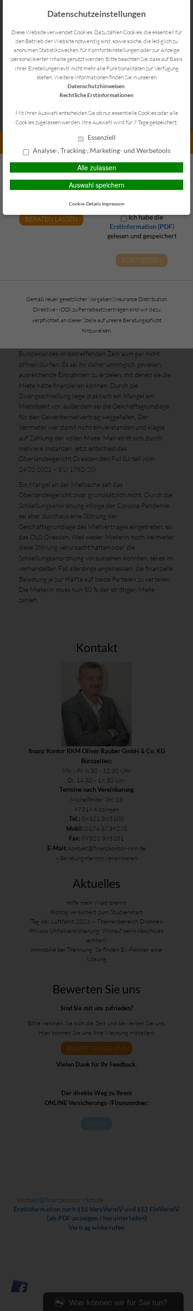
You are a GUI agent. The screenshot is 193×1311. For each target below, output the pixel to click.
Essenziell (101, 137)
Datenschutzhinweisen (96, 86)
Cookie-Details (85, 203)
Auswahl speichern (97, 184)
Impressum (113, 203)
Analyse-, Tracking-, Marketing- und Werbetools (101, 150)
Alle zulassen (96, 167)
